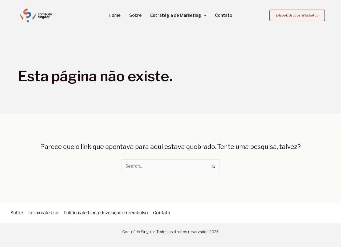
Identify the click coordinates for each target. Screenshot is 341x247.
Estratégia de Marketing (175, 15)
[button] (203, 15)
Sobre (135, 15)
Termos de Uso (43, 212)
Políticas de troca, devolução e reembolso (106, 212)
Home (115, 15)
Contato (223, 15)
